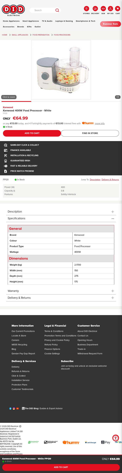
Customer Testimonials (22, 389)
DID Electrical (12, 426)
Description (95, 179)
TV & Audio (47, 21)
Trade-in (82, 349)
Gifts (29, 27)
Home (4, 35)
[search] (57, 10)
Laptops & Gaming (64, 21)
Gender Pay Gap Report (23, 353)
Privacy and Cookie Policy (56, 340)
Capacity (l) (9, 190)
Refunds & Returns (20, 371)
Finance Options (52, 349)
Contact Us (83, 335)
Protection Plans (19, 384)
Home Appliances (11, 21)
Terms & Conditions (53, 331)
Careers (15, 340)
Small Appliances (31, 21)
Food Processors (62, 35)
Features (8, 194)
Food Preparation (41, 35)
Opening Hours (85, 340)
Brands (20, 27)
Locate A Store (19, 335)
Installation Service (20, 380)
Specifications (16, 218)
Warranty (13, 291)
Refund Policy (51, 344)
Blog (14, 349)
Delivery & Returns (110, 179)
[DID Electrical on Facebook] (10, 409)
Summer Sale (110, 24)
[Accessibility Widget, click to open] (115, 438)
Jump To (85, 179)
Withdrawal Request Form (90, 353)
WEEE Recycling (19, 344)
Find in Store (90, 133)
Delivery (15, 366)
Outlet (38, 27)
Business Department (88, 344)
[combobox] (42, 10)
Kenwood (8, 107)
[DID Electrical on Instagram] (13, 409)
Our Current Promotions (23, 331)
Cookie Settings (52, 353)
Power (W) (9, 187)
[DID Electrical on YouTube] (17, 409)
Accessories (8, 27)
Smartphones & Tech (85, 21)
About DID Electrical (87, 331)
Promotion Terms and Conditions (60, 335)
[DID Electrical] (13, 10)
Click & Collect (18, 375)
